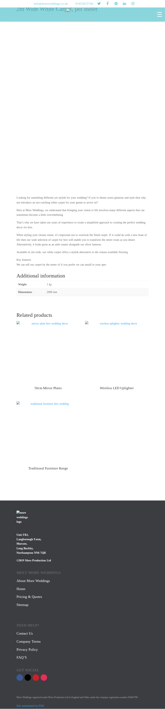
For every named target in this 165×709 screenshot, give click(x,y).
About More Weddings (33, 581)
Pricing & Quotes (29, 597)
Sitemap (22, 605)
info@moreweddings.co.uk (51, 3)
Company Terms (28, 641)
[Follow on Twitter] (28, 677)
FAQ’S (21, 657)
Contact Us (24, 633)
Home (20, 589)
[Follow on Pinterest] (36, 677)
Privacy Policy (27, 649)
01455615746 (84, 3)
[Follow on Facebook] (19, 677)
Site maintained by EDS (30, 705)
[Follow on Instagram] (44, 677)
